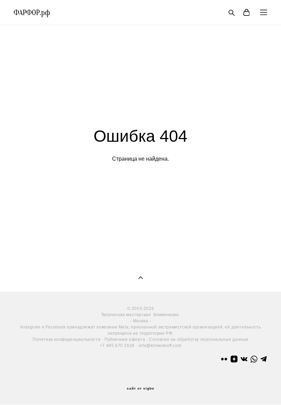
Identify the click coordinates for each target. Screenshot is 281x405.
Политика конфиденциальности (66, 339)
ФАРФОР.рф (32, 12)
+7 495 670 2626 (117, 345)
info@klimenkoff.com (160, 345)
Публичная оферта (125, 339)
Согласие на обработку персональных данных (198, 339)
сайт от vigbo (140, 388)
